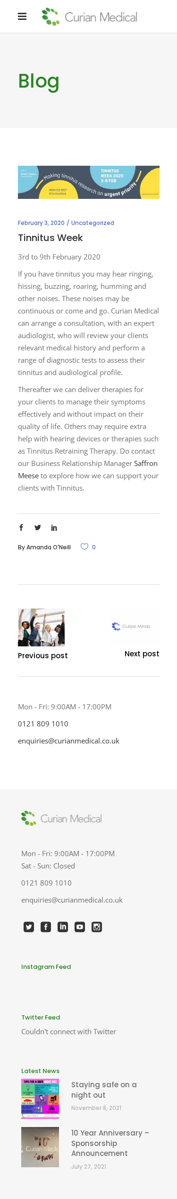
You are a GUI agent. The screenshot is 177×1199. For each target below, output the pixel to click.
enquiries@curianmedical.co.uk (68, 740)
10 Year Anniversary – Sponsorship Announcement (110, 1143)
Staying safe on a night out (104, 1090)
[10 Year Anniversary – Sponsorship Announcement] (41, 1147)
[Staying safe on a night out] (41, 1099)
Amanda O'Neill (48, 547)
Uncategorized (92, 223)
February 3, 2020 (41, 223)
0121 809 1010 (43, 723)
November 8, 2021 (96, 1108)
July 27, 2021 (88, 1167)
